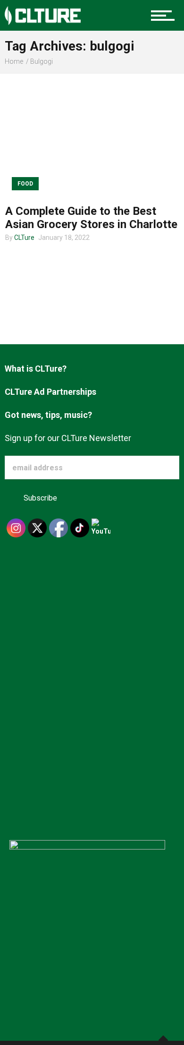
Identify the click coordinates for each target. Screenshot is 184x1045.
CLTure (24, 237)
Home (14, 61)
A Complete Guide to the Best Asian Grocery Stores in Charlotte (91, 217)
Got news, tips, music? (48, 415)
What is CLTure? (36, 369)
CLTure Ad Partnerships (50, 392)
